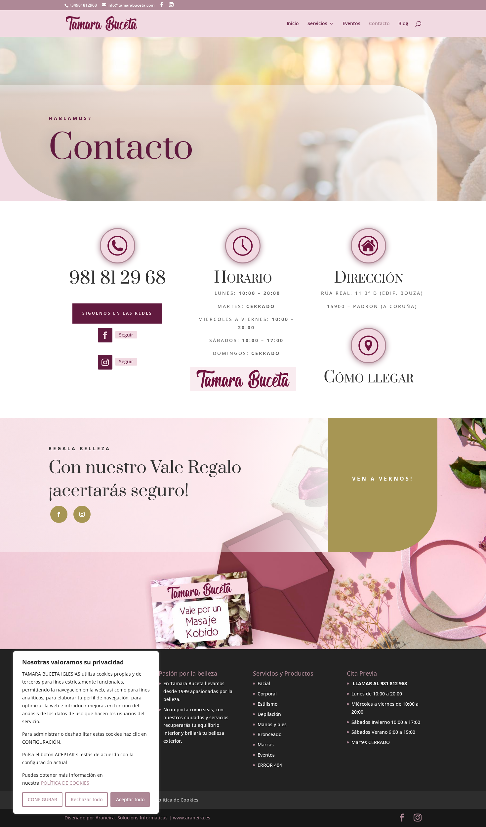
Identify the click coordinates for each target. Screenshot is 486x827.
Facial (264, 683)
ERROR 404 (270, 765)
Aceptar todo (130, 799)
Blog (403, 23)
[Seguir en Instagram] (105, 362)
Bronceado (269, 734)
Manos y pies (272, 724)
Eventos (351, 23)
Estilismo (267, 704)
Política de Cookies (176, 800)
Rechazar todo (86, 799)
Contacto (379, 23)
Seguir (126, 335)
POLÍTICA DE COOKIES (65, 783)
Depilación (269, 714)
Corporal (267, 693)
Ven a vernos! (383, 478)
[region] (86, 732)
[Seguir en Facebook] (105, 335)
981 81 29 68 (117, 278)
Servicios (317, 23)
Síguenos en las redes (117, 313)
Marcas (266, 744)
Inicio (293, 23)
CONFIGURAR (42, 799)
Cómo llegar (369, 378)
